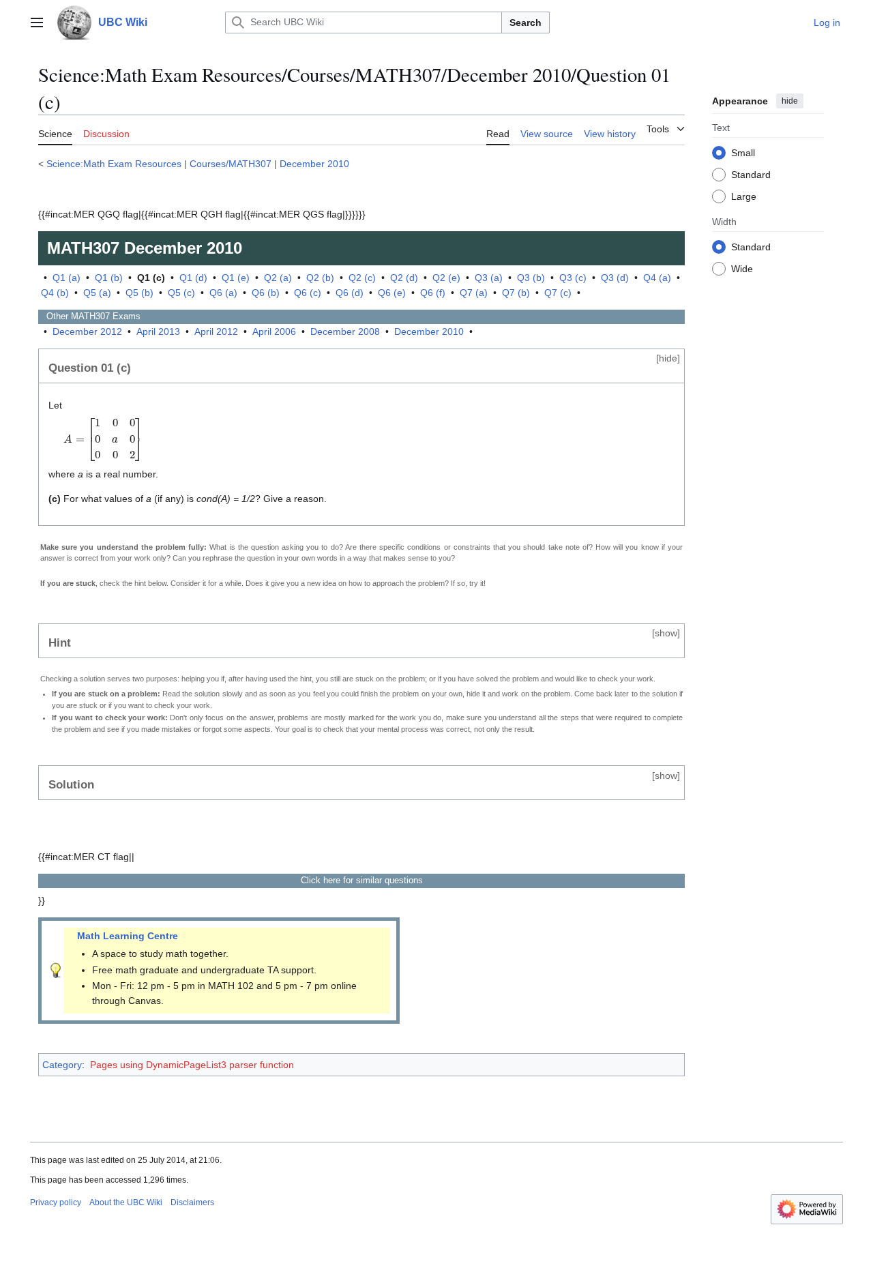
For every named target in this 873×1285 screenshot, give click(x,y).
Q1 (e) (236, 277)
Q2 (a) (278, 277)
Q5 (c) (181, 292)
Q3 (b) (531, 277)
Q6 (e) (392, 292)
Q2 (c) (362, 277)
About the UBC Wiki (125, 1202)
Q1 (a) (66, 277)
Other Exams (89, 316)
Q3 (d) (615, 277)
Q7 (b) (516, 292)
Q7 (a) (474, 292)
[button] (37, 22)
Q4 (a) (657, 277)
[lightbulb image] (56, 969)
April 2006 (274, 331)
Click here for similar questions (362, 880)
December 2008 (345, 331)
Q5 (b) (139, 292)
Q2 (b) (320, 277)
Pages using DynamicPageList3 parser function (192, 1064)
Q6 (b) (266, 292)
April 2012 (216, 331)
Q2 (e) (446, 277)
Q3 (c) (573, 277)
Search (525, 22)
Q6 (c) (307, 292)
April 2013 (158, 331)
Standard (751, 173)
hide (790, 101)
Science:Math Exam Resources (113, 163)
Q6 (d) (350, 292)
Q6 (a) (223, 292)
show (666, 632)
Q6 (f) (432, 292)
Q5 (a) (97, 292)
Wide (742, 268)
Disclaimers (192, 1202)
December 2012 (87, 331)
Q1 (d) (193, 277)
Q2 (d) (404, 277)
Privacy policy (55, 1202)
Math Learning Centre (127, 935)
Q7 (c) (558, 292)
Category (62, 1064)
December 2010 (314, 163)
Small (743, 152)
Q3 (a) (489, 277)
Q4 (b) (55, 292)
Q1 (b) (109, 277)
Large (743, 195)
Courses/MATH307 (230, 163)
